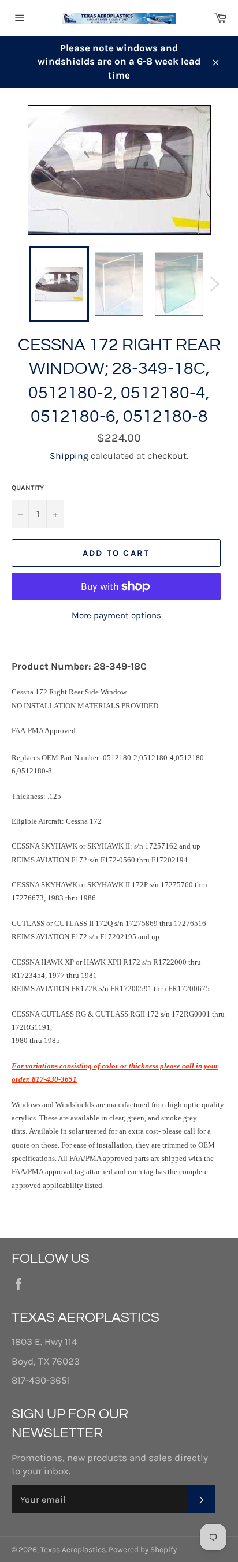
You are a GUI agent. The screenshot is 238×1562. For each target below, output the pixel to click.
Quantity (28, 488)
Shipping (69, 455)
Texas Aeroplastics (73, 1549)
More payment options (116, 615)
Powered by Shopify (143, 1549)
